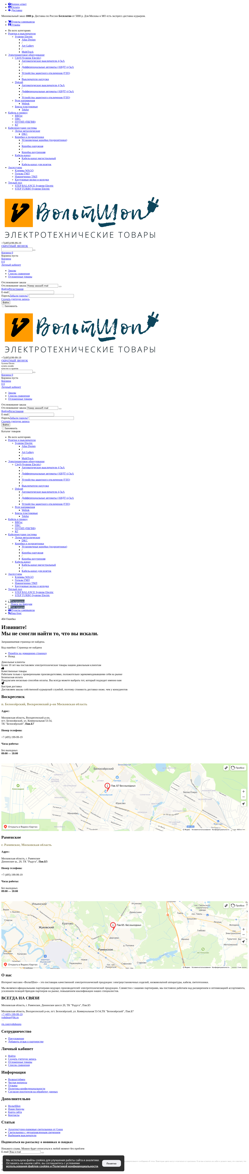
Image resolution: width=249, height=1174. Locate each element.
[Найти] (34, 250)
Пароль (5, 295)
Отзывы (12, 1085)
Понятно (112, 1163)
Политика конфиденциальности (26, 1088)
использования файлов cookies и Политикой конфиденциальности (52, 1166)
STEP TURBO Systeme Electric (32, 188)
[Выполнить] (60, 286)
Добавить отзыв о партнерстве (26, 1041)
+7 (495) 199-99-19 (12, 1014)
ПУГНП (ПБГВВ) (25, 121)
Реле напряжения (25, 100)
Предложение (16, 1038)
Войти (5, 289)
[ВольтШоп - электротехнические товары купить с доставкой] (81, 240)
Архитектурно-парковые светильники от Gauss (35, 1129)
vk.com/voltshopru (11, 1024)
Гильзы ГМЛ (22, 173)
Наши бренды (16, 1109)
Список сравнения (19, 273)
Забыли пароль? (19, 295)
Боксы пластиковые (26, 106)
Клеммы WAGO (24, 170)
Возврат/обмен (16, 1079)
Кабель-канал (22, 155)
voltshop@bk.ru (10, 1017)
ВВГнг (19, 115)
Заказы (12, 270)
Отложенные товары (20, 276)
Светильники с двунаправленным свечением (34, 1132)
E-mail (4, 292)
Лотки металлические (27, 130)
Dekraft (19, 82)
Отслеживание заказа (13, 285)
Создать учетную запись (15, 299)
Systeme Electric (24, 36)
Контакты (13, 1115)
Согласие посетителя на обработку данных (33, 1091)
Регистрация (16, 289)
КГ (16, 124)
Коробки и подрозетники (29, 137)
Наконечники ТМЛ (26, 176)
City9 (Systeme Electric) (28, 57)
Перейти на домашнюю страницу (27, 653)
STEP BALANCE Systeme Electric (34, 185)
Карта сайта (15, 1112)
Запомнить (11, 306)
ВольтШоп (14, 1106)
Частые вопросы (17, 1082)
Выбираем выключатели (22, 1135)
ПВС (18, 118)
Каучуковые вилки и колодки (32, 179)
